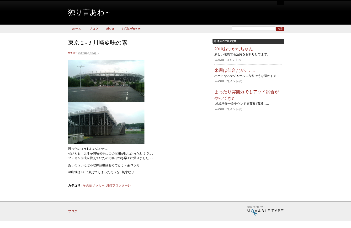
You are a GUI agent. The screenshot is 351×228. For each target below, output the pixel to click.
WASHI (72, 53)
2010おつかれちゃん (233, 49)
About (110, 28)
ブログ (93, 29)
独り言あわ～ (90, 12)
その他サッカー (94, 185)
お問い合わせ (131, 29)
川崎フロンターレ (118, 185)
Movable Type (265, 211)
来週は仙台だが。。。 (235, 70)
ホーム (76, 29)
